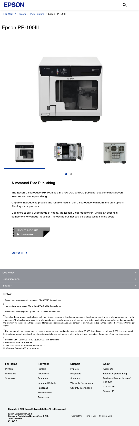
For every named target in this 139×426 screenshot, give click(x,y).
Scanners (10, 378)
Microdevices (45, 392)
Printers (21, 14)
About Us (108, 368)
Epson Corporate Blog (115, 373)
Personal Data (105, 416)
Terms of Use (90, 416)
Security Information (81, 387)
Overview (8, 272)
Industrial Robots (47, 383)
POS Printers (37, 14)
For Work (8, 14)
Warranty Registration (82, 383)
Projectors (10, 373)
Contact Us (109, 386)
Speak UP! (108, 391)
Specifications (11, 279)
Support (17, 252)
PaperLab (43, 387)
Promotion (43, 397)
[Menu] (133, 5)
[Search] (124, 5)
